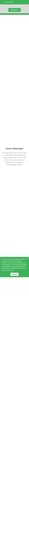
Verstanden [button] (14, 274)
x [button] (27, 258)
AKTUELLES (14, 10)
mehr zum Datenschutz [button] (7, 270)
